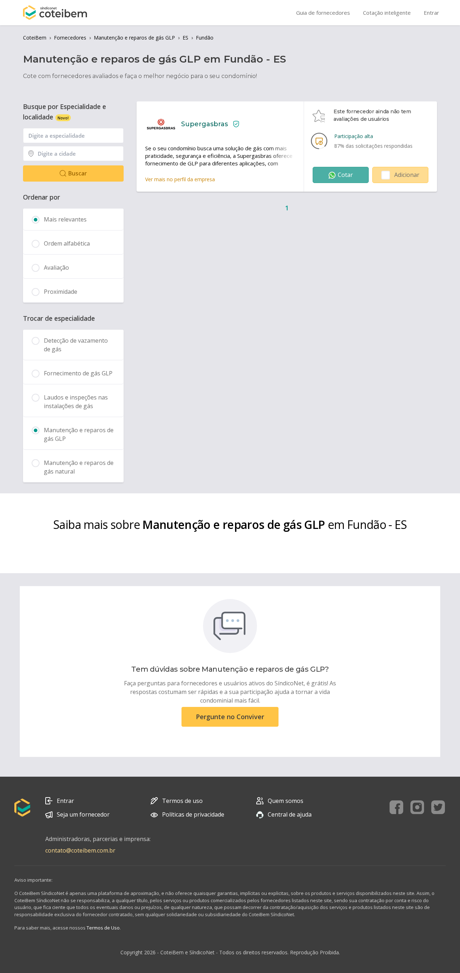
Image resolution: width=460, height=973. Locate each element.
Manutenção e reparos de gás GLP (134, 37)
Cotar (345, 175)
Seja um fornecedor (83, 814)
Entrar (65, 801)
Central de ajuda (290, 814)
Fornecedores (70, 37)
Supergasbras (204, 124)
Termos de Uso (103, 927)
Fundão (204, 37)
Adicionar (406, 175)
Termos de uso (182, 801)
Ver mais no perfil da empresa (180, 179)
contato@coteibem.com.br (80, 850)
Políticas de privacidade (193, 814)
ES (185, 37)
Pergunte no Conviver (230, 716)
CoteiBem (34, 37)
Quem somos (285, 801)
